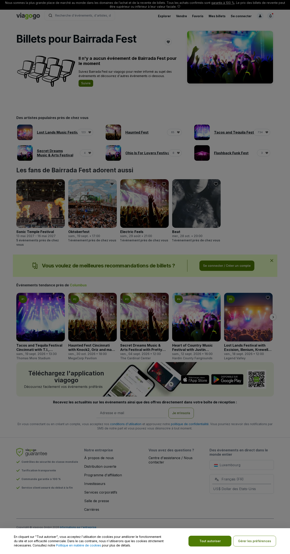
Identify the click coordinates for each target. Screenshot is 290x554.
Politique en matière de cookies (78, 545)
